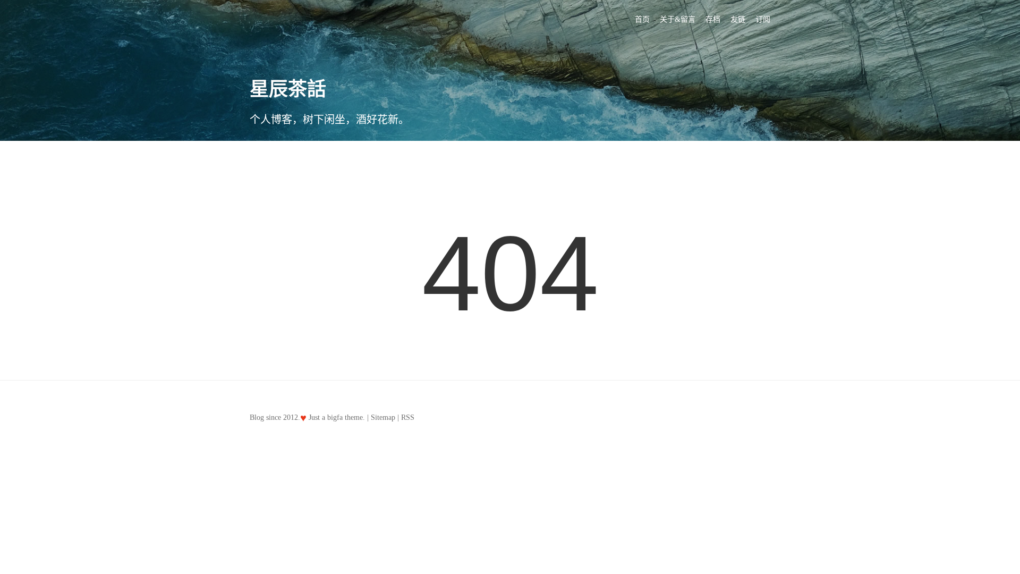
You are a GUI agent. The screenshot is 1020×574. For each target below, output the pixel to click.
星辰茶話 (288, 89)
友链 (737, 19)
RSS (407, 417)
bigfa (335, 417)
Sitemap (383, 417)
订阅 (762, 19)
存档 (713, 19)
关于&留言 (677, 19)
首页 (642, 19)
